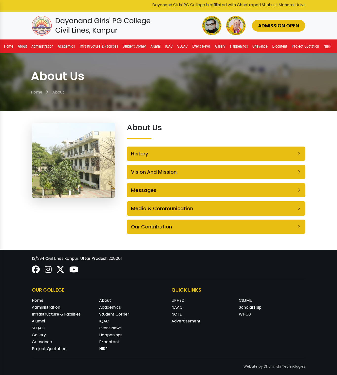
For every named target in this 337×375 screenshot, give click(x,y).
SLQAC (182, 46)
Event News (201, 46)
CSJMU (245, 300)
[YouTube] (73, 271)
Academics (110, 307)
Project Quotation (305, 46)
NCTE (176, 314)
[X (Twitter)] (60, 271)
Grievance (260, 46)
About (58, 92)
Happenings (110, 335)
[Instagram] (49, 271)
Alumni (38, 321)
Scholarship (250, 307)
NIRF (327, 46)
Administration (46, 307)
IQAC (104, 321)
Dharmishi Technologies (284, 366)
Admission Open (278, 25)
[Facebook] (36, 271)
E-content (279, 46)
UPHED (178, 300)
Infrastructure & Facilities (56, 314)
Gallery (220, 46)
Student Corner (114, 314)
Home (8, 46)
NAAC (177, 307)
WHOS (245, 314)
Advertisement (186, 321)
